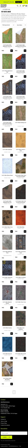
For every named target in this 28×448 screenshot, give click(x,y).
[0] (23, 6)
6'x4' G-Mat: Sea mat (7, 353)
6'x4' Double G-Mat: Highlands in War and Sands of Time (7, 46)
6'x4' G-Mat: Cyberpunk (7, 277)
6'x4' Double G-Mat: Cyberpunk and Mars (20, 71)
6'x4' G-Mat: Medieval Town (7, 252)
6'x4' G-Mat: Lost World (21, 277)
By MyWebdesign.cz (13, 446)
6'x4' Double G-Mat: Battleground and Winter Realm (20, 46)
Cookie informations (5, 425)
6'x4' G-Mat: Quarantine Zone (21, 252)
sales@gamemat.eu (5, 402)
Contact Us (3, 419)
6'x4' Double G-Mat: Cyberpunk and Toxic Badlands (20, 97)
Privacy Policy (4, 423)
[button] (26, 2)
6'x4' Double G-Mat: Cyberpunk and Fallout (7, 123)
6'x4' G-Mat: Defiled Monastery (7, 379)
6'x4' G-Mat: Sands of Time (20, 150)
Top (20, 446)
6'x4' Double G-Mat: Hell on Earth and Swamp (21, 202)
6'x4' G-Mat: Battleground (20, 122)
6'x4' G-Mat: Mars (20, 227)
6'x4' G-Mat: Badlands (7, 149)
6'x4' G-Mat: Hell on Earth (20, 353)
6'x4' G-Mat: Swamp (7, 327)
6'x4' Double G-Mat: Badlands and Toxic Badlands (7, 202)
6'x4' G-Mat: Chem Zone (21, 302)
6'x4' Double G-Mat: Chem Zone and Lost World (20, 176)
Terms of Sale (4, 421)
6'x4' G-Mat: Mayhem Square (7, 303)
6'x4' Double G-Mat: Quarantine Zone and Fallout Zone (7, 97)
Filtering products (6, 25)
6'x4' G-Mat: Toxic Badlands (20, 328)
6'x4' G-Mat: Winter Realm (7, 175)
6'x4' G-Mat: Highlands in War (7, 71)
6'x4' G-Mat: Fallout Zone (7, 227)
